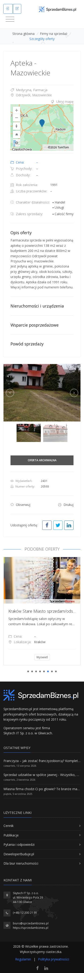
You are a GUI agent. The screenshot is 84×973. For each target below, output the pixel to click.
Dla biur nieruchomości (21, 863)
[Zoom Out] (16, 117)
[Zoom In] (16, 110)
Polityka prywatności (53, 959)
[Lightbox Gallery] (42, 393)
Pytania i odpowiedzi (19, 844)
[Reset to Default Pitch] (16, 134)
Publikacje (11, 835)
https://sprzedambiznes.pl (30, 928)
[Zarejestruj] (17, 9)
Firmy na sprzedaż (53, 33)
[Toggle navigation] (10, 19)
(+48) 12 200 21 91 (25, 913)
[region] (42, 127)
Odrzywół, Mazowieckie (33, 95)
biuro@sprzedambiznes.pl (31, 923)
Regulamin (23, 959)
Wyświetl (42, 657)
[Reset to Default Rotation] (16, 126)
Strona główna (23, 33)
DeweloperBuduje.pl (19, 854)
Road (16, 143)
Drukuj (68, 504)
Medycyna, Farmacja (31, 90)
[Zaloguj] (8, 9)
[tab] (42, 101)
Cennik (9, 825)
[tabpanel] (42, 611)
